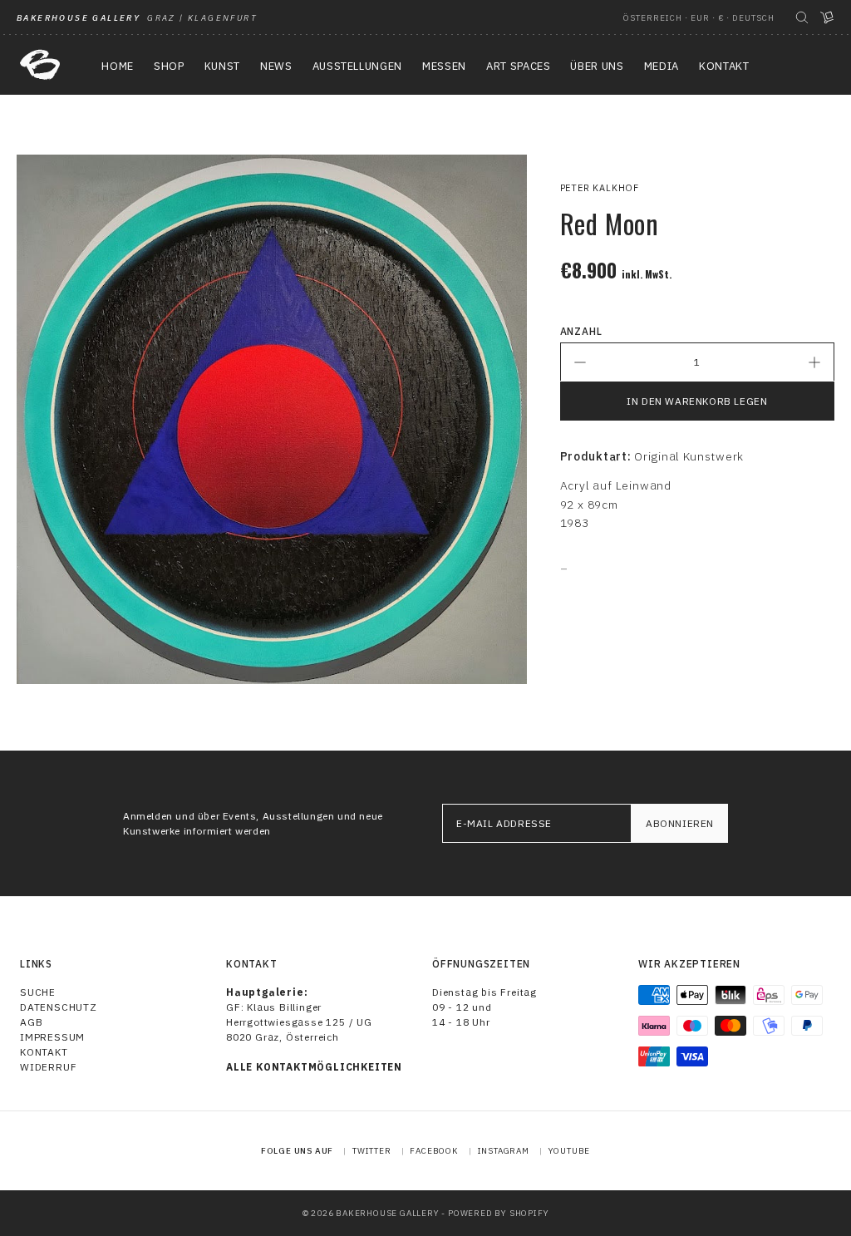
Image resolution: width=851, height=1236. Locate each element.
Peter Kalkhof (599, 188)
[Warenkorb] (826, 17)
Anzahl (581, 331)
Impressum (52, 1037)
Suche (38, 992)
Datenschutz (58, 1007)
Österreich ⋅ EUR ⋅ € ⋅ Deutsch (699, 17)
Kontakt (44, 1052)
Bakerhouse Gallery (387, 1213)
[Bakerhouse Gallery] (40, 65)
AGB (31, 1022)
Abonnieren (680, 823)
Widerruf (48, 1067)
